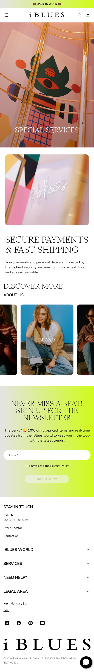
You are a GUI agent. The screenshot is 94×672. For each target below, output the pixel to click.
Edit (6, 610)
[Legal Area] (88, 591)
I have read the (49, 466)
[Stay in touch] (88, 507)
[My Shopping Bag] (88, 15)
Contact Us (11, 536)
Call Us (8, 515)
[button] (86, 662)
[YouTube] (42, 623)
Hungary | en (19, 603)
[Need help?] (88, 577)
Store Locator (12, 528)
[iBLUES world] (88, 549)
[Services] (88, 563)
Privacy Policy (59, 466)
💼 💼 (47, 4)
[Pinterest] (30, 623)
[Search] (79, 15)
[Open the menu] (6, 15)
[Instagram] (6, 623)
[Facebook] (18, 623)
